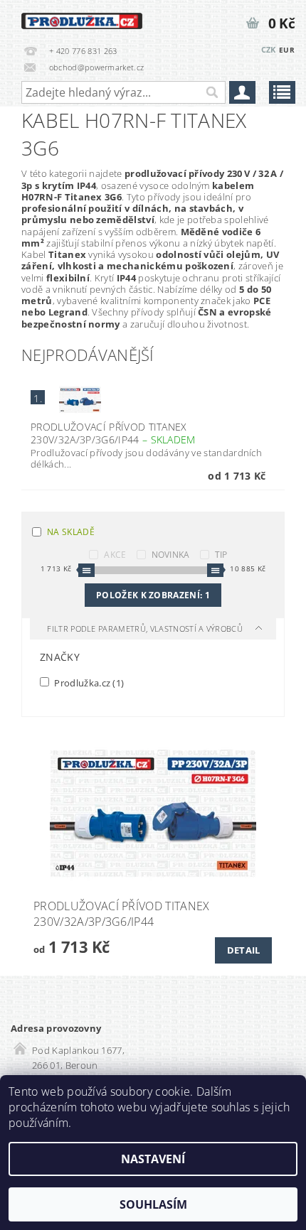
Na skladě (71, 532)
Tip (221, 555)
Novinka (171, 555)
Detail (243, 950)
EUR (287, 50)
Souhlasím (153, 1204)
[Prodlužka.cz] (81, 18)
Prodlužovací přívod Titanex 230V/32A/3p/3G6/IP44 (113, 433)
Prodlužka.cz (88, 682)
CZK (268, 49)
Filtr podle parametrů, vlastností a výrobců (146, 628)
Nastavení (153, 1159)
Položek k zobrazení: (153, 595)
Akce (115, 555)
